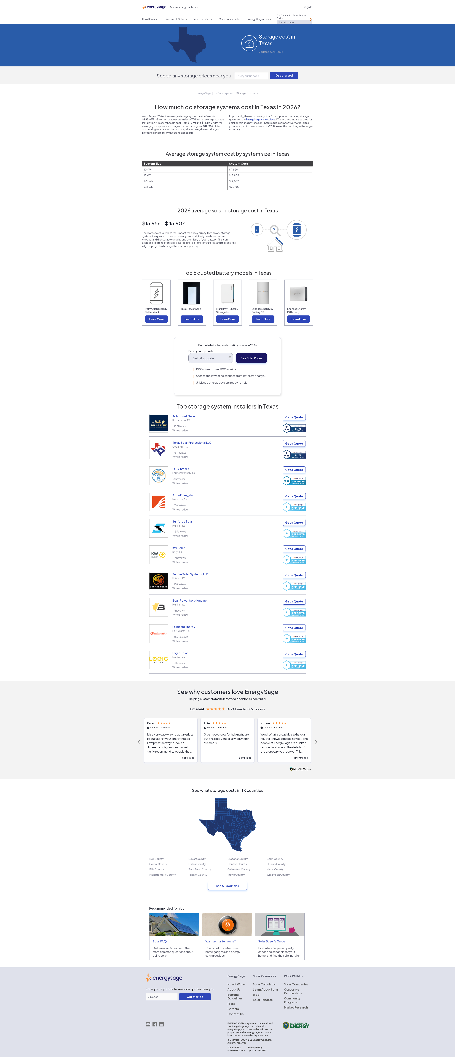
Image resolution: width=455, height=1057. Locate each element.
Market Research (296, 1007)
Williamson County (278, 874)
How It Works (237, 984)
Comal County (158, 864)
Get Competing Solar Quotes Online (291, 16)
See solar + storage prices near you (194, 76)
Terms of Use (234, 1047)
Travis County (236, 874)
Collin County (275, 858)
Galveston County (239, 869)
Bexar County (197, 858)
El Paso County (276, 864)
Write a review (180, 430)
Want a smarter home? (220, 941)
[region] (227, 742)
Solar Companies (296, 984)
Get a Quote (294, 417)
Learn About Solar (265, 989)
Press (231, 1003)
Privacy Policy (255, 1047)
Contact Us (236, 1014)
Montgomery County (162, 874)
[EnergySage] (164, 980)
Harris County (275, 869)
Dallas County (197, 864)
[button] (139, 742)
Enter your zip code (200, 351)
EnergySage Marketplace (260, 119)
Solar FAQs (160, 941)
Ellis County (156, 869)
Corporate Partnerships (293, 991)
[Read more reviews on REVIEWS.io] (300, 769)
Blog (256, 994)
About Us (234, 989)
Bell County (156, 858)
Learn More (156, 319)
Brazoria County (238, 858)
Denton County (237, 864)
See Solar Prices (251, 358)
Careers (233, 1009)
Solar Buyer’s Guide (271, 941)
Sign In (308, 7)
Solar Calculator (264, 984)
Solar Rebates (263, 1000)
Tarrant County (197, 874)
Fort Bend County (199, 869)
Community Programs (292, 1000)
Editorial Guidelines (235, 996)
